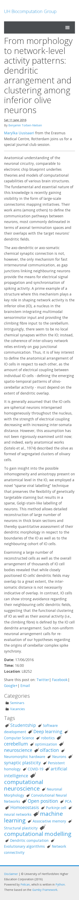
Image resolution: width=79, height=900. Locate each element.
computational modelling (37, 834)
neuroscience (18, 750)
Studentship (23, 725)
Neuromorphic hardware (24, 756)
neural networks (17, 814)
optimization (46, 744)
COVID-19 (35, 769)
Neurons (59, 756)
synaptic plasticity (22, 762)
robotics (48, 737)
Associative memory (49, 821)
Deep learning (47, 731)
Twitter (42, 679)
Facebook (60, 679)
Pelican (25, 884)
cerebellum (16, 744)
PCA (68, 801)
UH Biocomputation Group (30, 11)
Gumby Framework (44, 890)
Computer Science (19, 737)
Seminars (17, 703)
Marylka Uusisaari (19, 132)
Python (60, 884)
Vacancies (17, 709)
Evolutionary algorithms (24, 846)
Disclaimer (11, 874)
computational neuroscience (23, 785)
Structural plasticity (21, 828)
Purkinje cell (56, 807)
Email (25, 685)
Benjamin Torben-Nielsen (25, 125)
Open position (43, 801)
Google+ (10, 685)
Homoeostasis (24, 807)
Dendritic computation (29, 840)
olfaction (49, 750)
